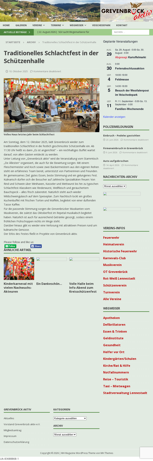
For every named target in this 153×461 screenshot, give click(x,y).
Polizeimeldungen (118, 127)
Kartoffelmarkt (137, 57)
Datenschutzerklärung (16, 442)
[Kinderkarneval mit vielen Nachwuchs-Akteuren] (19, 268)
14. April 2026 (112, 165)
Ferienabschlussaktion (129, 68)
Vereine (37, 25)
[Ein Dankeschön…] (51, 268)
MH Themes (107, 453)
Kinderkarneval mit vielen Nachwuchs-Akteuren (18, 288)
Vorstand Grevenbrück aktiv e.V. (22, 424)
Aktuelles (9, 418)
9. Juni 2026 (111, 152)
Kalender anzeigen (114, 117)
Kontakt (121, 25)
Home (6, 25)
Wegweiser (76, 25)
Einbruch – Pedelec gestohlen (121, 135)
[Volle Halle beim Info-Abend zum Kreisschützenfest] (84, 268)
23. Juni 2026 (112, 139)
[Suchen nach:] (130, 32)
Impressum (10, 436)
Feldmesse (122, 79)
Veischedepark (101, 25)
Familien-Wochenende (129, 109)
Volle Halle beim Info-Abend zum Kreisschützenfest (83, 288)
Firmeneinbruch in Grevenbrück (123, 148)
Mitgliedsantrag (12, 430)
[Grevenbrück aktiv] (76, 19)
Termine (56, 25)
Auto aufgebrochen (115, 161)
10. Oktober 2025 (18, 71)
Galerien (21, 25)
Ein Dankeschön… (49, 284)
